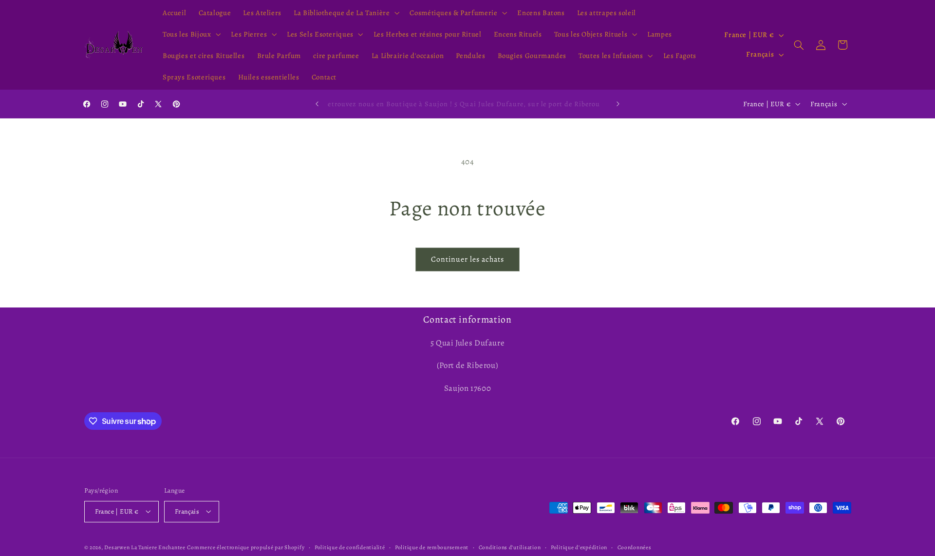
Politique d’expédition (579, 547)
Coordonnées (634, 547)
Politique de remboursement (431, 547)
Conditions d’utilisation (510, 547)
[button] (346, 12)
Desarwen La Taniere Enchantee (144, 547)
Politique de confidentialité (350, 547)
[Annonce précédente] (317, 104)
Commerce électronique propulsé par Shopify (245, 547)
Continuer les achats (468, 259)
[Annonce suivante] (618, 104)
